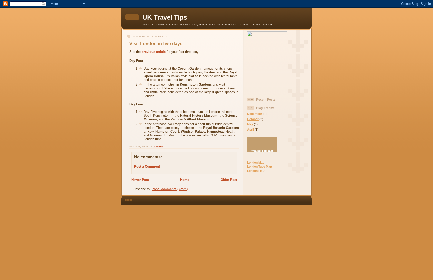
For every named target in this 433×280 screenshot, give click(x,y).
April (250, 129)
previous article (154, 52)
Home (184, 180)
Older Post (229, 180)
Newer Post (140, 180)
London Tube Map (259, 166)
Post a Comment (147, 166)
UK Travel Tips (164, 17)
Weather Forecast (262, 150)
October (253, 119)
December (254, 113)
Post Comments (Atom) (170, 189)
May (250, 124)
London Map (255, 162)
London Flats (256, 170)
